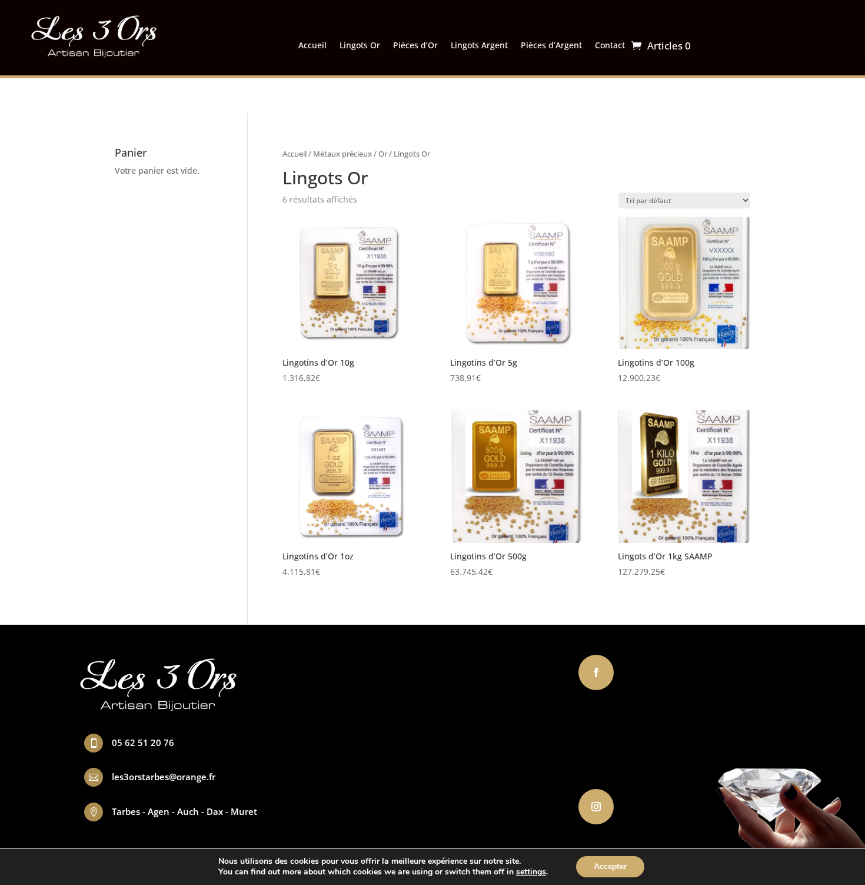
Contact (610, 46)
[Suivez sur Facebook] (596, 672)
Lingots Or (360, 46)
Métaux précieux (342, 153)
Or (382, 153)
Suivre (639, 671)
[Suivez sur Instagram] (596, 806)
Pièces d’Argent (551, 46)
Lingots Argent (479, 46)
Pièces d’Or (415, 46)
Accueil (312, 46)
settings (531, 872)
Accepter (610, 866)
